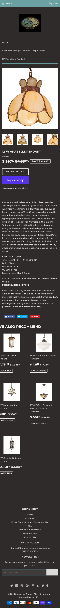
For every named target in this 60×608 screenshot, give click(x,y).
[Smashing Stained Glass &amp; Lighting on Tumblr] (38, 586)
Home (5, 42)
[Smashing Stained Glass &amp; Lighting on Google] (27, 586)
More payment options (15, 188)
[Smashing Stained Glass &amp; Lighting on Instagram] (33, 586)
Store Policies (30, 533)
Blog (30, 526)
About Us (30, 518)
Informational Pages (30, 529)
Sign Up (52, 572)
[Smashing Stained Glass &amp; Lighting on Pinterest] (21, 586)
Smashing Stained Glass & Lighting (32, 594)
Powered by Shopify (29, 597)
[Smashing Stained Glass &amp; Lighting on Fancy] (47, 586)
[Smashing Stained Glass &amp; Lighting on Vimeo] (42, 586)
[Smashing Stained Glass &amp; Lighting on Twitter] (11, 586)
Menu (9, 3)
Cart (55, 3)
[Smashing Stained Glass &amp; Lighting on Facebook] (16, 586)
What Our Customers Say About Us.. (30, 522)
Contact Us (30, 537)
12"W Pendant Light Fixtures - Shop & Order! (23, 50)
